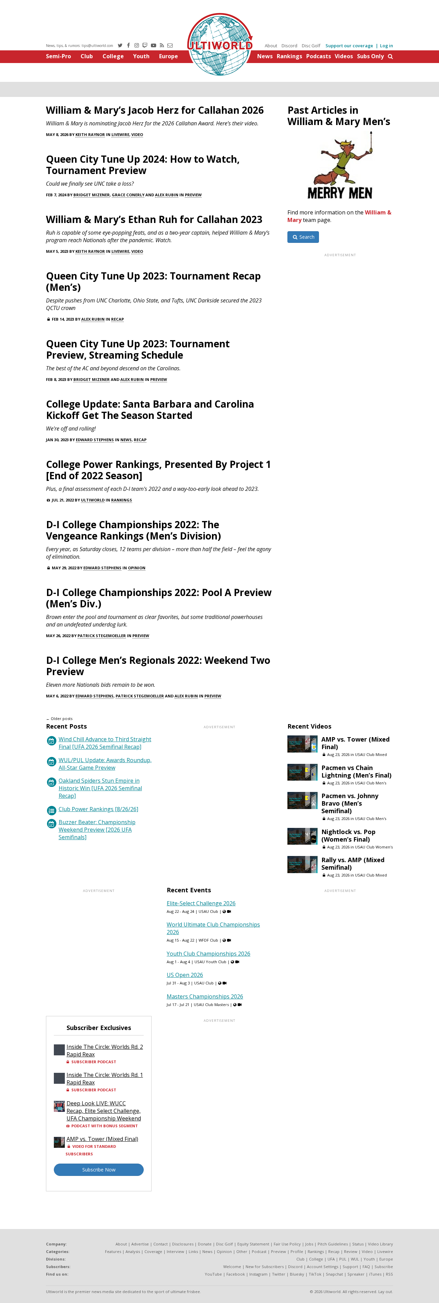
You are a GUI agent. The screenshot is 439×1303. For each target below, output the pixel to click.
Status (358, 1243)
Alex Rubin (166, 194)
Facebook (235, 1274)
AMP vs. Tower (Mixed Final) (355, 743)
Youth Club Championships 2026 (208, 953)
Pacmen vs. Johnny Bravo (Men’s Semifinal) (349, 803)
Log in (386, 45)
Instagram (258, 1274)
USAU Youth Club (210, 961)
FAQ (366, 1266)
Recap (117, 319)
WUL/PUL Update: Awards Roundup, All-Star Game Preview (105, 763)
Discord (289, 45)
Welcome (232, 1266)
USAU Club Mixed (371, 754)
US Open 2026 (185, 975)
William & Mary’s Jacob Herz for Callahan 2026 (155, 109)
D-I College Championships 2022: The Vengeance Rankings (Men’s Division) (133, 530)
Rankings (289, 56)
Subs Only (370, 56)
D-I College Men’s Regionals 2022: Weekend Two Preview (158, 666)
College (113, 56)
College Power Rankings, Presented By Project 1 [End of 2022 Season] (158, 470)
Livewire (120, 134)
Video (137, 134)
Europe (168, 56)
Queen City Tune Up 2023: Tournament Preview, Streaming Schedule (138, 349)
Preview (193, 194)
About (271, 45)
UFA (331, 1259)
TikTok (315, 1274)
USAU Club (208, 911)
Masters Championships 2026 (205, 996)
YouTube (213, 1274)
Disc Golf (311, 45)
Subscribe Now (99, 1169)
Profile (296, 1251)
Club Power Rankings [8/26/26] (98, 809)
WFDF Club (208, 940)
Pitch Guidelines (333, 1243)
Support (350, 1266)
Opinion (136, 567)
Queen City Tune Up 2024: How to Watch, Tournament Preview (143, 164)
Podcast (259, 1251)
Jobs (309, 1243)
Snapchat (334, 1274)
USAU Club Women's (374, 846)
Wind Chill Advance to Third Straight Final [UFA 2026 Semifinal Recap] (105, 742)
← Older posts (59, 718)
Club (87, 56)
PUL (342, 1259)
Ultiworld (93, 499)
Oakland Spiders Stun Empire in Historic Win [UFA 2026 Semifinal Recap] (100, 788)
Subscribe (384, 1266)
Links (193, 1251)
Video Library (380, 1243)
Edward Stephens (95, 439)
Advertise (140, 1243)
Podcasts (318, 56)
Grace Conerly (128, 194)
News (265, 56)
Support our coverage (349, 45)
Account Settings (322, 1266)
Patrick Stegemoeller (102, 635)
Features (113, 1251)
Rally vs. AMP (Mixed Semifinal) (352, 863)
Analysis (133, 1251)
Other (241, 1251)
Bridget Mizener (91, 194)
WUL (355, 1259)
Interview (175, 1251)
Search (306, 237)
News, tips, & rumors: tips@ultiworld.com (79, 45)
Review (350, 1251)
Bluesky (297, 1274)
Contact (160, 1243)
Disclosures (182, 1243)
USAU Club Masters (211, 1004)
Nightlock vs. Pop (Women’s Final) (348, 835)
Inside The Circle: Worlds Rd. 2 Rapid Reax (105, 1050)
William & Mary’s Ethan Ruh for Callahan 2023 (154, 219)
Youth (141, 56)
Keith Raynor (90, 134)
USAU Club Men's (370, 782)
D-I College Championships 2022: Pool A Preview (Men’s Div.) (159, 598)
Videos (344, 56)
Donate (205, 1243)
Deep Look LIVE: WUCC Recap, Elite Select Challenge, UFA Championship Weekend (104, 1111)
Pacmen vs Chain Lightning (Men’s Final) (356, 771)
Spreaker (356, 1274)
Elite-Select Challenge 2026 (201, 903)
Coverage (153, 1251)
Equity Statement (253, 1243)
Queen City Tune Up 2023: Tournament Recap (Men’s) (153, 281)
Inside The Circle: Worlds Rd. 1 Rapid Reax (105, 1078)
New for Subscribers (265, 1266)
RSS (389, 1274)
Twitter (278, 1274)
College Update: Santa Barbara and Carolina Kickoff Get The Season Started (150, 409)
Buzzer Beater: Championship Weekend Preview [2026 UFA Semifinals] (97, 829)
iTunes (375, 1274)
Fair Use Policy (287, 1243)
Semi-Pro (58, 56)
